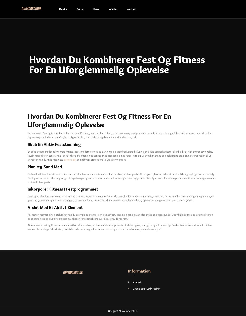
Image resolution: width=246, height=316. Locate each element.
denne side (70, 159)
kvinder (113, 9)
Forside (63, 9)
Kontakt (132, 9)
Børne (80, 9)
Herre (96, 9)
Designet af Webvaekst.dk (123, 310)
